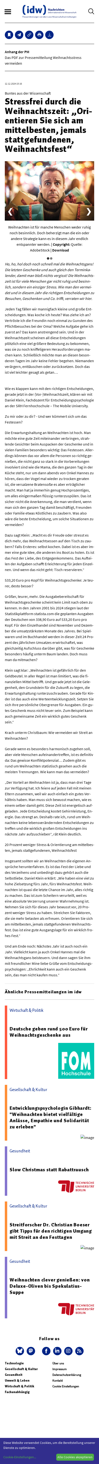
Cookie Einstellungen (65, 1386)
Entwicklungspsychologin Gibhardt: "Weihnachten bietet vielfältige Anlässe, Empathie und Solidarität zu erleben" (50, 1117)
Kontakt (57, 1380)
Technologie (14, 1363)
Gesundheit (13, 1374)
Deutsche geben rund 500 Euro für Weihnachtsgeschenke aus (49, 1032)
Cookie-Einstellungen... (19, 1457)
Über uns (58, 1363)
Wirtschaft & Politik (19, 1386)
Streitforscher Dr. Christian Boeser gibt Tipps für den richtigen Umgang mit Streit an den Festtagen (51, 1231)
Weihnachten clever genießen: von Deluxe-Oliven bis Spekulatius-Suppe (50, 1286)
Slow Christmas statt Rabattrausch (49, 1169)
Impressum (59, 1369)
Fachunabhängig (17, 1392)
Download (60, 250)
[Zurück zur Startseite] (49, 11)
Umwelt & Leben (17, 1380)
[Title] (29, 35)
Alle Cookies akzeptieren (75, 1457)
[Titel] (9, 35)
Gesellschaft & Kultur (21, 1369)
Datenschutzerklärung (66, 1375)
